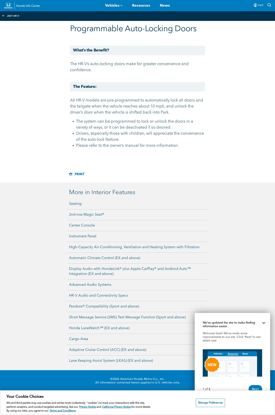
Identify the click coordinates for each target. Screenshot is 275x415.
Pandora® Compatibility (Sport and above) (104, 306)
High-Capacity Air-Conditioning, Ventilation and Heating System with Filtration (134, 247)
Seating (75, 204)
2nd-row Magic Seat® (86, 214)
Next (255, 389)
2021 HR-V (13, 16)
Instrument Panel (82, 236)
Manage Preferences (210, 403)
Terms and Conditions (63, 411)
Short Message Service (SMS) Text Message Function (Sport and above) (127, 317)
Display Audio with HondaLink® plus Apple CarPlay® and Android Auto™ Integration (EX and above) (130, 271)
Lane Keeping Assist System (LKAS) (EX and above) (111, 361)
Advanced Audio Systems (90, 285)
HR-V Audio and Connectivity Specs (98, 295)
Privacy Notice (87, 407)
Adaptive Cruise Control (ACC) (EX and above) (107, 350)
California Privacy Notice (116, 407)
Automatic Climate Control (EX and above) (104, 258)
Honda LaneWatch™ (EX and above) (99, 328)
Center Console (82, 225)
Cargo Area (78, 339)
